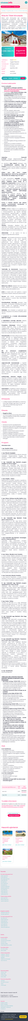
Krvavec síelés (4, 975)
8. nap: (3, 554)
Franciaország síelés (6, 979)
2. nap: (3, 453)
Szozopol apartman (5, 914)
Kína (16, 10)
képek (10, 78)
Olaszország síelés (5, 952)
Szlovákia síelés (4, 947)
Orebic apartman (4, 875)
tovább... (24, 28)
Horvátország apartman (7, 874)
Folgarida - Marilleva (5, 955)
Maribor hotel (3, 972)
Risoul (2, 983)
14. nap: (4, 670)
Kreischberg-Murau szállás (6, 945)
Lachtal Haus (3, 942)
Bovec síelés (3, 976)
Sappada (3, 957)
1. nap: (3, 448)
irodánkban (22, 805)
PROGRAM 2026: (6, 445)
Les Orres (3, 980)
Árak (23, 78)
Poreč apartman (4, 877)
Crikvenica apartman (5, 886)
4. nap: (3, 478)
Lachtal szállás (4, 939)
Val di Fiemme (4, 960)
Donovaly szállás (4, 949)
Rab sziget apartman (5, 878)
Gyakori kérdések (4, 1004)
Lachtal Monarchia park (6, 940)
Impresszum (3, 1008)
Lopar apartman (4, 880)
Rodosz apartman (4, 919)
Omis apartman (4, 889)
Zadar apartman (4, 891)
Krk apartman (4, 881)
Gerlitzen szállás (4, 943)
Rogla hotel (3, 973)
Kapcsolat (3, 1001)
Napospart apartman (5, 912)
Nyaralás (3, 871)
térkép (15, 78)
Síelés (2, 934)
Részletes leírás (9, 1019)
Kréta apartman (4, 921)
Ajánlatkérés (13, 814)
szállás (5, 78)
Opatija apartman (4, 894)
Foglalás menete (4, 1002)
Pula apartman (4, 884)
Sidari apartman (4, 925)
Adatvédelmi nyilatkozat (6, 1007)
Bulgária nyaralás (5, 911)
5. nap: (3, 498)
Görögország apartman (7, 916)
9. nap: (3, 575)
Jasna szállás (3, 950)
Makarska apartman (5, 888)
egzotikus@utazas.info (7, 805)
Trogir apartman (4, 892)
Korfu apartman (4, 924)
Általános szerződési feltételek (7, 1005)
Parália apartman (4, 922)
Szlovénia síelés (5, 970)
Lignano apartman (5, 901)
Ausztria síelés (4, 937)
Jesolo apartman (4, 898)
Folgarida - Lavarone (5, 954)
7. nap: (3, 537)
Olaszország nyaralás (6, 896)
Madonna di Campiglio (5, 959)
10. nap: (4, 583)
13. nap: (4, 639)
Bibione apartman (4, 899)
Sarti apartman (4, 918)
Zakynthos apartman (5, 927)
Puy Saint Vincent (5, 982)
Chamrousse (3, 985)
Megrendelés (14, 815)
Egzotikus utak (10, 10)
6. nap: (4, 518)
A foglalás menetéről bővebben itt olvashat (12, 807)
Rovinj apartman (4, 883)
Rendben (23, 1016)
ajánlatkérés (20, 51)
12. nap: (4, 616)
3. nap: (4, 462)
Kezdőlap (3, 10)
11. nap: (3, 601)
